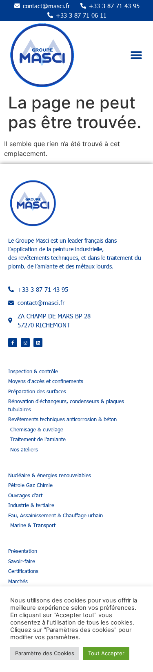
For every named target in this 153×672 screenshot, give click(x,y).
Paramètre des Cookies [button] (44, 653)
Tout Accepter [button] (106, 653)
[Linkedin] (37, 342)
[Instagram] (25, 342)
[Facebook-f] (12, 342)
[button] (136, 55)
